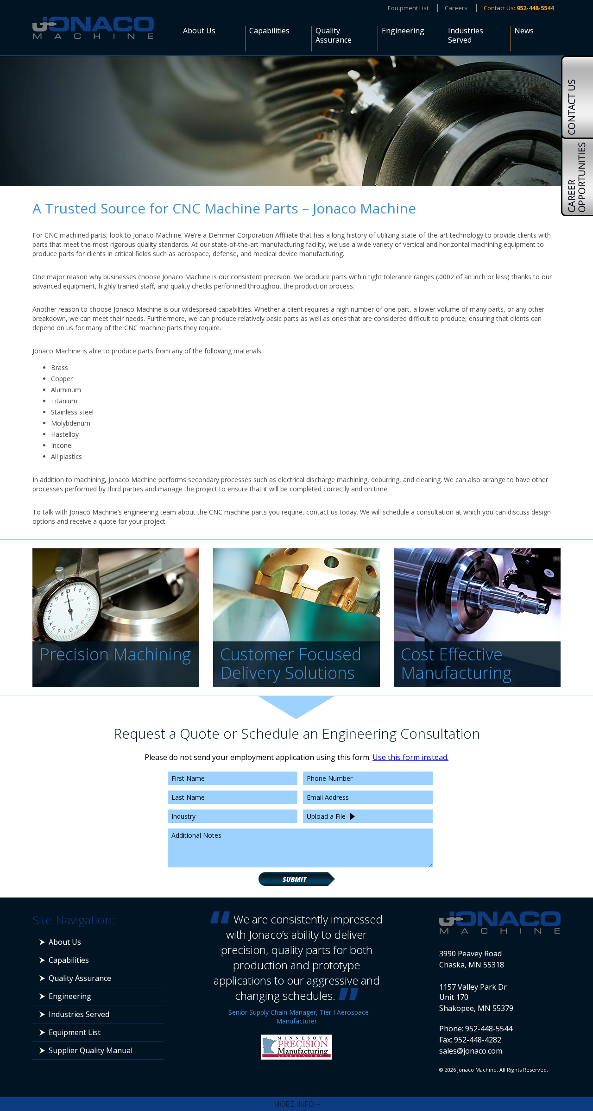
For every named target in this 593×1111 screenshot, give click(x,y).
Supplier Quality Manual (90, 1050)
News (524, 31)
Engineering (403, 31)
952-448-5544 (488, 1028)
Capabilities (269, 31)
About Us (199, 31)
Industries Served (465, 35)
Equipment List (408, 8)
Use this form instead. (410, 757)
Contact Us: (519, 8)
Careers (456, 8)
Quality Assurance (333, 35)
